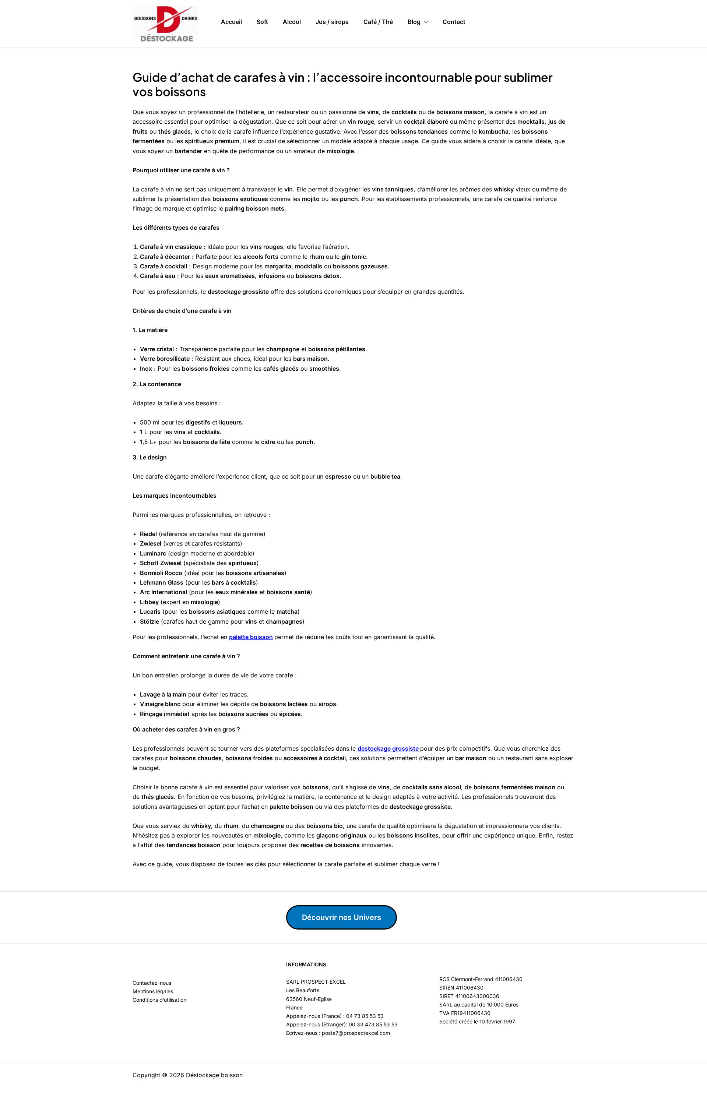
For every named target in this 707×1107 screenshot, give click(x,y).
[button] (424, 22)
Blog (414, 21)
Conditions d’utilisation (159, 1000)
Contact (454, 21)
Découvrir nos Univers (341, 917)
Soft (262, 21)
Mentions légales (153, 991)
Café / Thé (378, 21)
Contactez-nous (152, 983)
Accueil (231, 21)
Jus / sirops (332, 21)
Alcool (292, 21)
